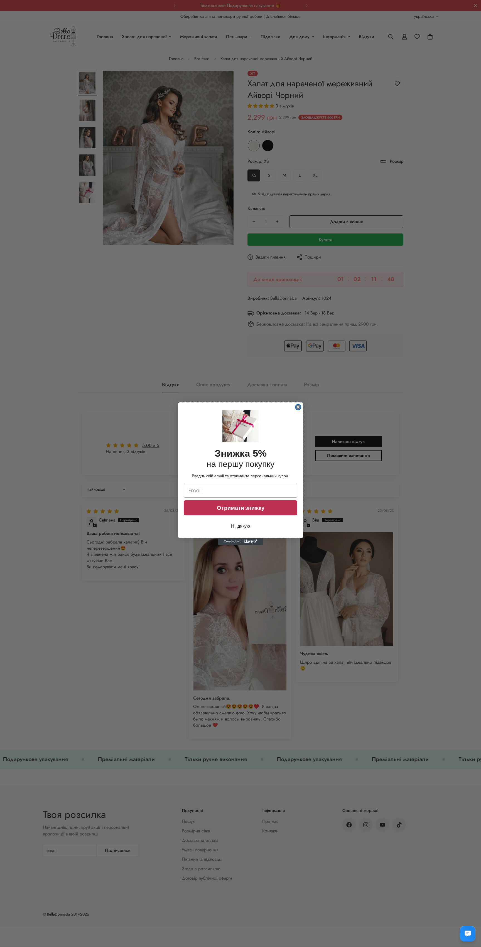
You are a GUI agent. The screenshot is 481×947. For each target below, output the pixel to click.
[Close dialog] (298, 407)
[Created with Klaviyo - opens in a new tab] (240, 541)
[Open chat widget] (467, 933)
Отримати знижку (240, 508)
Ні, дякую (240, 526)
